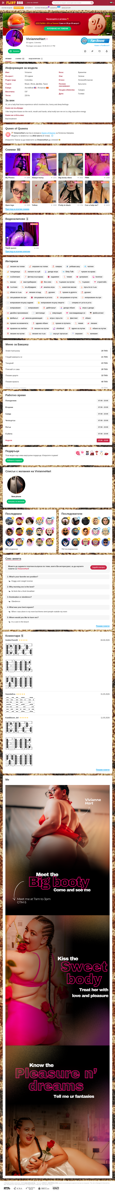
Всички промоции (41, 8)
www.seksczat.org (29, 1183)
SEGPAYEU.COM (53, 1183)
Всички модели (7, 8)
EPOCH (44, 1183)
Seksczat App (66, 8)
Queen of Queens (48, 133)
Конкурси (53, 8)
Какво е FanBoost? (102, 45)
